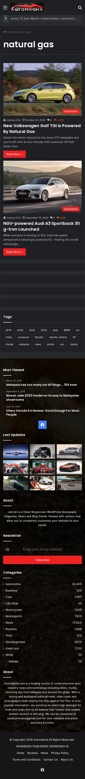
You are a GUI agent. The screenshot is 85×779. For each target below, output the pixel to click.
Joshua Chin (13, 120)
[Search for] (80, 9)
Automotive (13, 584)
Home (10, 32)
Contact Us (50, 759)
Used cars (12, 648)
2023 (44, 330)
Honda (9, 344)
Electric (39, 337)
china (9, 337)
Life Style (12, 603)
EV (74, 337)
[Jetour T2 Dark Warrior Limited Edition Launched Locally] (42, 451)
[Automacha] (26, 7)
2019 (8, 330)
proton (50, 344)
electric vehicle (58, 337)
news (38, 344)
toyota (74, 344)
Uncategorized (15, 642)
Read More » (14, 154)
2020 (20, 330)
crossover (23, 337)
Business (11, 590)
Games (13, 661)
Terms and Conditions (26, 759)
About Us (67, 759)
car (77, 330)
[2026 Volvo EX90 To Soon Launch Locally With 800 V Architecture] (69, 451)
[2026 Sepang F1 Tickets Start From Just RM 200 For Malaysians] (69, 483)
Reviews (11, 629)
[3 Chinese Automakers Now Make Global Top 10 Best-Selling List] (15, 451)
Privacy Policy (59, 753)
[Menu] (5, 9)
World (9, 654)
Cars (9, 597)
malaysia (24, 344)
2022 (32, 330)
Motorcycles (14, 609)
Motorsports (14, 616)
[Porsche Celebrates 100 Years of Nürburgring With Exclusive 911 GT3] (15, 483)
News (9, 622)
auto (55, 330)
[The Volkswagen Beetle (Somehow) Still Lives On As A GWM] (42, 483)
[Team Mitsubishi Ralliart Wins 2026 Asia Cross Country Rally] (42, 467)
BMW (67, 330)
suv (62, 344)
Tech (9, 635)
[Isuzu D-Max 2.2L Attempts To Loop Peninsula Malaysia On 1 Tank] (15, 467)
